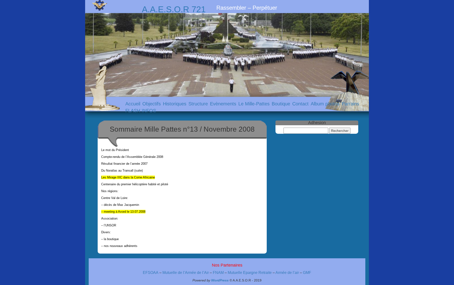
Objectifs (151, 103)
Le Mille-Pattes (254, 103)
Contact (300, 103)
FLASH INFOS (140, 110)
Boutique (281, 103)
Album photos (325, 103)
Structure (198, 103)
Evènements (223, 103)
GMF (307, 273)
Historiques (174, 103)
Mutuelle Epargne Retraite (250, 273)
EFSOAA (150, 273)
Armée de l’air (287, 273)
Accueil (132, 103)
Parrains (350, 103)
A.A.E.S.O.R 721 (174, 9)
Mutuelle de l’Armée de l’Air (186, 273)
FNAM (218, 273)
